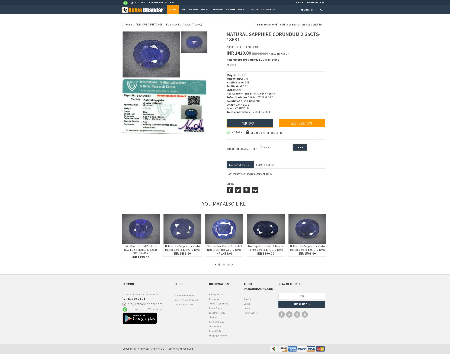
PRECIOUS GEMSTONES (193, 9)
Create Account (315, 2)
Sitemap (213, 317)
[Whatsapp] (127, 2)
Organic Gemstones (184, 304)
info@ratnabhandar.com (144, 304)
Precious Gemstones (184, 295)
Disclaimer (214, 299)
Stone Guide (215, 326)
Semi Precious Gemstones (187, 299)
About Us (248, 299)
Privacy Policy (216, 294)
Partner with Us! (251, 312)
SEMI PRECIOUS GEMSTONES (228, 9)
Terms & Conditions (218, 303)
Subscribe (300, 304)
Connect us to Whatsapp (145, 309)
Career (247, 303)
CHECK (300, 147)
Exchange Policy (240, 164)
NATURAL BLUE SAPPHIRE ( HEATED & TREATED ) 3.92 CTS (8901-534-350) (141, 249)
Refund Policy (215, 331)
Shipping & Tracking (218, 335)
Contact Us (249, 308)
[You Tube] (305, 315)
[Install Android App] (146, 319)
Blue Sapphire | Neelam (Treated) (184, 24)
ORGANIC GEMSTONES (261, 9)
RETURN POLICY (265, 164)
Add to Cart (250, 123)
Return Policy (215, 308)
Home (173, 9)
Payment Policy (216, 321)
